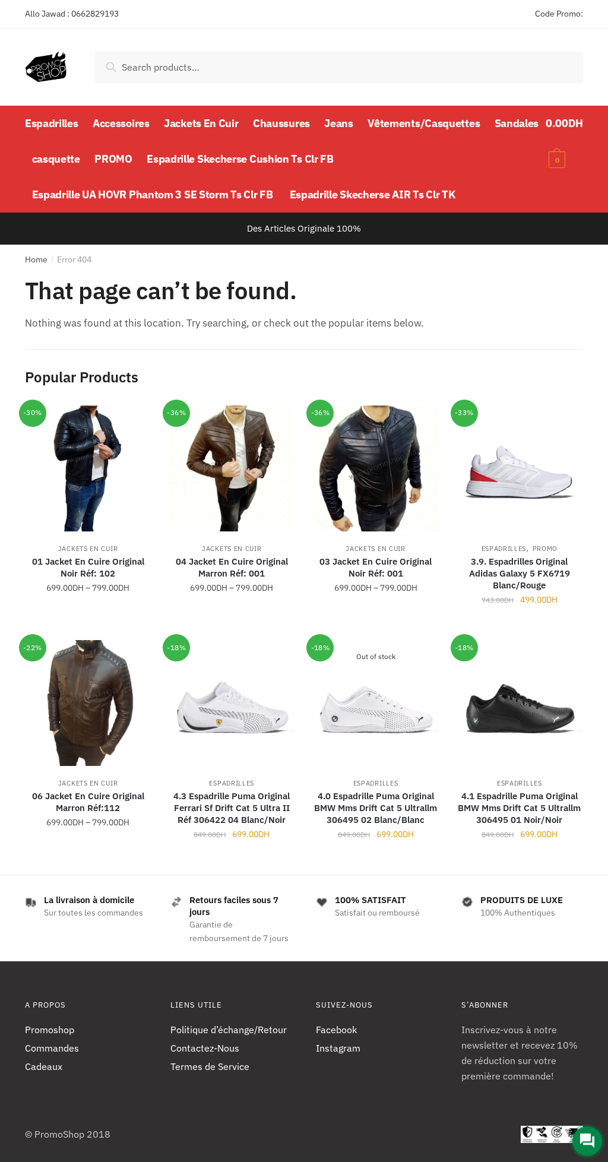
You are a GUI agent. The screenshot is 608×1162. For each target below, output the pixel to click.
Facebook (336, 1030)
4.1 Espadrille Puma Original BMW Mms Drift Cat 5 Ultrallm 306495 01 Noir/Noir (519, 807)
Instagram (338, 1048)
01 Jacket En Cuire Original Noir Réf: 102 (88, 567)
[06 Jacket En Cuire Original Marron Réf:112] (88, 703)
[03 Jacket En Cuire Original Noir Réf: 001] (375, 468)
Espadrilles (504, 548)
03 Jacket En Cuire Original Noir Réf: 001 (375, 567)
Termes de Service (209, 1066)
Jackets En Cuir (88, 548)
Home (36, 259)
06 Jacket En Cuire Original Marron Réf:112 (88, 801)
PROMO (545, 548)
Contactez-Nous (204, 1048)
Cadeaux (43, 1066)
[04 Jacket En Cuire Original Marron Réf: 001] (231, 468)
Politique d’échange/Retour (228, 1030)
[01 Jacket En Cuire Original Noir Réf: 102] (88, 468)
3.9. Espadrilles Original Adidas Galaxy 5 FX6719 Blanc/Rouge (519, 573)
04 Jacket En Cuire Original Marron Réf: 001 (232, 567)
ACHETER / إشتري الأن (88, 625)
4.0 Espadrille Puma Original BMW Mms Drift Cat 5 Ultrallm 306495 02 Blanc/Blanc (375, 807)
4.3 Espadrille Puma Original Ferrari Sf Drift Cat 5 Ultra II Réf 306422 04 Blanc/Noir (231, 807)
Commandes (52, 1048)
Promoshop (49, 1030)
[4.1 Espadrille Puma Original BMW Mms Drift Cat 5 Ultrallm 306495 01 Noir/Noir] (519, 703)
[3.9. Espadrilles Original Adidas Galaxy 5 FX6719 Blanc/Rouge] (519, 468)
